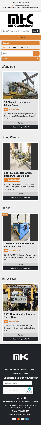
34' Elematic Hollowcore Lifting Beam (17, 104)
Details (20, 123)
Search (35, 31)
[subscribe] (36, 383)
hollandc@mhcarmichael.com (21, 5)
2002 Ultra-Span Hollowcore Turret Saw (19, 316)
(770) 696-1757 (17, 3)
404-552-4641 (26, 3)
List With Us (16, 373)
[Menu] (18, 37)
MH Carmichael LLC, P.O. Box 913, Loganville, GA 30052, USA (21, 7)
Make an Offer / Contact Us (20, 127)
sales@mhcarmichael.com (22, 414)
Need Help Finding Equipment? (16, 369)
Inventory (33, 369)
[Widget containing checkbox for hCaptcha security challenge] (18, 390)
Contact (26, 373)
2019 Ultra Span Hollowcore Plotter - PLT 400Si (19, 245)
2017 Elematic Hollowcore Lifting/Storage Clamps (18, 174)
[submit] (36, 53)
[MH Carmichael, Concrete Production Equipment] (20, 357)
